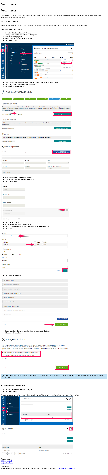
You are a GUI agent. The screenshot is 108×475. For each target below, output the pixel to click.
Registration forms (7, 463)
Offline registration (7, 461)
